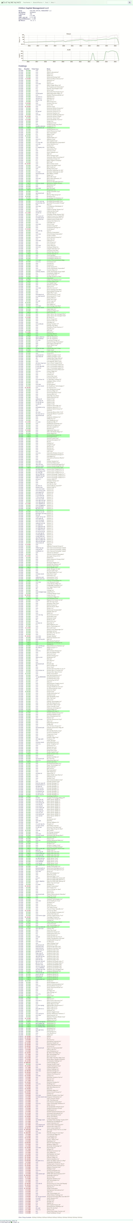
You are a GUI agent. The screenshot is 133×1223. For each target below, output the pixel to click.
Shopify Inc (50, 824)
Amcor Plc (50, 105)
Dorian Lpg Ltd (51, 301)
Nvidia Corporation (52, 673)
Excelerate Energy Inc (53, 340)
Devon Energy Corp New (54, 289)
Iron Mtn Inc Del (51, 484)
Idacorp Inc (50, 446)
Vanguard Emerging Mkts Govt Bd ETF (58, 1196)
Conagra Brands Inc (52, 253)
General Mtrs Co (51, 394)
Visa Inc (49, 994)
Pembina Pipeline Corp (53, 714)
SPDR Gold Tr (51, 850)
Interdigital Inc (51, 456)
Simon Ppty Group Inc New (54, 829)
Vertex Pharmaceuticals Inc (54, 987)
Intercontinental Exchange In (55, 454)
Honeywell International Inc (54, 1113)
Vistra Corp (50, 995)
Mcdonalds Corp (51, 616)
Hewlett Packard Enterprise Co (55, 1111)
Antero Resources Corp (53, 131)
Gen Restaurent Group (53, 389)
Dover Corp (50, 302)
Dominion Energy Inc (53, 1082)
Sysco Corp (50, 892)
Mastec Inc (50, 608)
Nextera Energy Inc (52, 655)
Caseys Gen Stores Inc (53, 221)
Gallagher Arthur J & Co (53, 381)
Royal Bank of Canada (53, 1172)
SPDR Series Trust (52, 858)
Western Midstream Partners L (55, 1013)
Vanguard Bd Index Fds (53, 946)
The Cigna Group (52, 907)
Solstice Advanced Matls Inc (55, 840)
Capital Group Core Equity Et (55, 216)
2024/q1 (80, 1217)
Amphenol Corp (51, 123)
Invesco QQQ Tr (51, 479)
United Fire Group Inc (53, 932)
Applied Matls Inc (52, 137)
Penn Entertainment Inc (53, 716)
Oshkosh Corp (51, 695)
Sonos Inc (50, 1182)
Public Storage (51, 740)
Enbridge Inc (50, 322)
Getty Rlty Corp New (53, 395)
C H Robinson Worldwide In (55, 206)
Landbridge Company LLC (54, 585)
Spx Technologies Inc (53, 873)
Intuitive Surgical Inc (52, 461)
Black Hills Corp (51, 177)
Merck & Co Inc (51, 621)
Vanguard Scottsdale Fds (54, 964)
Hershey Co (50, 428)
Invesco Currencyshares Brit (55, 467)
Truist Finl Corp (51, 923)
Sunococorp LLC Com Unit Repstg (57, 1183)
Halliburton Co (51, 418)
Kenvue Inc (50, 561)
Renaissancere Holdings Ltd (55, 1206)
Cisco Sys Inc (51, 239)
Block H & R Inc (51, 1056)
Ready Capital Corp (52, 752)
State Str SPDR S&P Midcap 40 (56, 881)
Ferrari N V (50, 353)
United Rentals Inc (52, 935)
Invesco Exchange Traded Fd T (56, 474)
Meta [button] (52, 2)
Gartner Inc (50, 382)
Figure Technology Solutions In (56, 1103)
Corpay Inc (50, 1075)
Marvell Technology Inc (53, 1142)
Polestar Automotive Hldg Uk (55, 727)
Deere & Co (50, 286)
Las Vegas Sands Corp (53, 587)
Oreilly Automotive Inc (53, 693)
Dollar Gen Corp (51, 299)
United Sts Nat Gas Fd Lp (54, 936)
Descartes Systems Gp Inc (54, 1077)
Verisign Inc (50, 1201)
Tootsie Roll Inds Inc (52, 914)
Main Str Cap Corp (52, 601)
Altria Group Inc (51, 101)
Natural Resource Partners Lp (55, 646)
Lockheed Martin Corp (53, 593)
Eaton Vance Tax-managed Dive (56, 314)
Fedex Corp (50, 350)
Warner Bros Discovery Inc (54, 1000)
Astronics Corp (51, 150)
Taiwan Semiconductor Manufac (56, 894)
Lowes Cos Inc (51, 595)
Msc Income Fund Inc (53, 641)
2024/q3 (69, 1217)
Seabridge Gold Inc (52, 796)
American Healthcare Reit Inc (55, 114)
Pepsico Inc (50, 717)
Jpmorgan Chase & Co (53, 556)
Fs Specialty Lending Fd (54, 379)
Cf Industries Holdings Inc (54, 1061)
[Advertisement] (51, 26)
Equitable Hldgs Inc (52, 1090)
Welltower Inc (51, 1010)
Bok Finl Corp (51, 188)
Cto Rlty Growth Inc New (54, 276)
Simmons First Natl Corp (54, 827)
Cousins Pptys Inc (52, 270)
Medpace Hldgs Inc (52, 1144)
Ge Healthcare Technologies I (55, 386)
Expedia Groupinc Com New (55, 1095)
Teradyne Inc (50, 902)
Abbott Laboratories (52, 72)
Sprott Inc (49, 871)
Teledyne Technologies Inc (54, 899)
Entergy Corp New (52, 325)
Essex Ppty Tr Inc (52, 335)
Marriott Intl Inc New (52, 606)
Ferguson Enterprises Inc (54, 1097)
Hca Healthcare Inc (52, 420)
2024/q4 (64, 1217)
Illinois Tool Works (52, 1116)
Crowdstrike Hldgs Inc (53, 273)
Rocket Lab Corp (52, 762)
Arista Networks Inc (52, 144)
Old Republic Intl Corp (53, 1154)
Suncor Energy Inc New (53, 889)
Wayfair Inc (50, 1203)
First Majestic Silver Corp (54, 361)
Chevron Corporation (53, 232)
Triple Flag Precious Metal (54, 922)
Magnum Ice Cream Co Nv (54, 600)
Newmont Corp (51, 654)
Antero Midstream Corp (53, 1044)
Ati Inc (48, 1038)
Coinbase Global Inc (52, 247)
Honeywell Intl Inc (52, 436)
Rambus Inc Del (51, 749)
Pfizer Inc (49, 721)
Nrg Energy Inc (51, 1147)
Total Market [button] (27, 2)
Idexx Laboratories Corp (54, 1115)
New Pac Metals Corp (53, 652)
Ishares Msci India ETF (53, 1126)
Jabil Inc (49, 544)
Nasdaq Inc (50, 644)
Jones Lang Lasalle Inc (53, 1128)
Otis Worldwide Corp (53, 696)
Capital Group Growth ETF (54, 219)
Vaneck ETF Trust (52, 945)
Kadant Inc (50, 557)
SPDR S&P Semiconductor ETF (56, 1173)
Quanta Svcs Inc (51, 747)
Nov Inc (49, 662)
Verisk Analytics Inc (52, 982)
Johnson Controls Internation (55, 554)
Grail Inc (49, 410)
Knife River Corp (51, 574)
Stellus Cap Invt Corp (53, 883)
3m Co (49, 70)
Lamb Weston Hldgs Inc (54, 583)
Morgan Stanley (51, 636)
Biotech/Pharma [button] (38, 2)
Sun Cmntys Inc (51, 887)
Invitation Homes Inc (53, 480)
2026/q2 (34, 1217)
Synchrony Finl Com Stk (54, 1185)
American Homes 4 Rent (54, 116)
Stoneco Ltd (50, 1209)
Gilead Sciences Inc (52, 397)
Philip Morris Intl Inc (52, 722)
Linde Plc (49, 588)
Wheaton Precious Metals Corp (56, 1017)
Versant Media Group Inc (54, 985)
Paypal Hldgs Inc (51, 709)
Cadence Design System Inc (55, 209)
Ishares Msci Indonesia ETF (55, 1124)
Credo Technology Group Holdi (56, 271)
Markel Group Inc (52, 605)
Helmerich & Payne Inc (53, 425)
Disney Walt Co (51, 297)
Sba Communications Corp (54, 780)
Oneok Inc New (51, 690)
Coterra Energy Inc (52, 1062)
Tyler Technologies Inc (53, 1193)
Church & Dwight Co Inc (54, 1072)
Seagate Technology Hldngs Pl (55, 798)
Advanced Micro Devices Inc (55, 78)
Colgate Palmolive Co (53, 248)
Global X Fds (50, 399)
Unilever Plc (50, 928)
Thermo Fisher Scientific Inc (55, 909)
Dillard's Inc (50, 1080)
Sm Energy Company (53, 832)
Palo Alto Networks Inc (53, 703)
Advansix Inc (50, 80)
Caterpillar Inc (51, 222)
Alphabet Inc (50, 96)
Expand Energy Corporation (55, 342)
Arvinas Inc (50, 145)
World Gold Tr (51, 1030)
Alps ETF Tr (50, 100)
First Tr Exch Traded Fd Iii (54, 363)
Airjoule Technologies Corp (54, 88)
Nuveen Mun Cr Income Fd (54, 670)
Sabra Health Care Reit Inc (54, 775)
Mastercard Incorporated (54, 610)
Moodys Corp (51, 634)
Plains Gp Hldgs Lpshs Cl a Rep (56, 1160)
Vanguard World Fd (52, 972)
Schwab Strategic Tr (52, 783)
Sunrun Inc (50, 891)
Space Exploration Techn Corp (55, 848)
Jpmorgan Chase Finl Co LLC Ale (56, 1129)
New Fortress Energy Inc (54, 650)
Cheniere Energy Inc (53, 1070)
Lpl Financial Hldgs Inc (53, 1134)
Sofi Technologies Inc (53, 1180)
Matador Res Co (51, 611)
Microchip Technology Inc (54, 1146)
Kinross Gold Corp (52, 570)
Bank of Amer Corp (52, 163)
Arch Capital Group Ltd (53, 1204)
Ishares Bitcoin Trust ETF (54, 485)
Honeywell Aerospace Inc (54, 435)
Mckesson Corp (51, 618)
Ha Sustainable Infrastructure (55, 1106)
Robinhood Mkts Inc (52, 760)
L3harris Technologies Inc (54, 580)
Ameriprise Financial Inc (54, 1041)
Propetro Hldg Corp (52, 737)
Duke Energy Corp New (53, 306)
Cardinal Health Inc (52, 1067)
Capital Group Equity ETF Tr (55, 217)
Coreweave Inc (51, 261)
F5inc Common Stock (53, 1098)
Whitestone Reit (51, 1018)
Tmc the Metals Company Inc (55, 912)
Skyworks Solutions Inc (53, 1178)
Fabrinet (49, 346)
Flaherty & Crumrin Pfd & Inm (55, 369)
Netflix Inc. (50, 649)
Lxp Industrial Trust (52, 598)
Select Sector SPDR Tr (53, 799)
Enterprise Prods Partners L (55, 327)
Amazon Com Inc (52, 103)
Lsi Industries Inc (52, 1136)
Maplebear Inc (51, 1141)
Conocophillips (51, 255)
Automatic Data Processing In (55, 157)
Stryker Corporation (52, 886)
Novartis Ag (50, 664)
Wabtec (49, 997)
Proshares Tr (50, 739)
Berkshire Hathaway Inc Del (55, 170)
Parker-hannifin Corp (53, 706)
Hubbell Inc (50, 443)
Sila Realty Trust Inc (52, 825)
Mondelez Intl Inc (52, 631)
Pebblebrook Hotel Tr (53, 711)
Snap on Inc (50, 838)
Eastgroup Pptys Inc (52, 311)
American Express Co (53, 113)
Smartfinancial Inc (52, 833)
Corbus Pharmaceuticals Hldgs (56, 260)
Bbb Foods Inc (51, 167)
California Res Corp (52, 211)
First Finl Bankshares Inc (54, 360)
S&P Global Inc (51, 771)
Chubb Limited (51, 235)
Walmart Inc (50, 999)
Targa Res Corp (51, 896)
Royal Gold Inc (51, 766)
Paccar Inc (50, 699)
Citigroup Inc (50, 240)
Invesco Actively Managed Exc (55, 464)
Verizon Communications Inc (55, 984)
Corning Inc (50, 263)
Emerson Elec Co (52, 320)
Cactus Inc (50, 208)
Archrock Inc (50, 1046)
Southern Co (50, 843)
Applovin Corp (51, 139)
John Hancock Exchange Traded (56, 547)
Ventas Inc (50, 981)
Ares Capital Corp (52, 141)
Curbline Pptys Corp (52, 281)
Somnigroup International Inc (55, 1190)
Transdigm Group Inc (53, 917)
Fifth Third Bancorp (52, 1100)
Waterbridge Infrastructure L (55, 1005)
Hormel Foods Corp (52, 438)
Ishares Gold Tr (51, 487)
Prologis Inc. (50, 735)
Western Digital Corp (53, 1012)
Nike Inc (49, 659)
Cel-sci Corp (50, 224)
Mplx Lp (49, 639)
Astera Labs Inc (51, 1049)
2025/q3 (49, 1217)
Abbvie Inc (50, 74)
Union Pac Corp (51, 930)
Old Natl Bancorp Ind (53, 685)
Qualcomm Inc (51, 745)
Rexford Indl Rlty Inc (52, 757)
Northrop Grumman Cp (53, 1151)
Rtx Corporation (51, 770)
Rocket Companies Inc (53, 1170)
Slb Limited (50, 830)
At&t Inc (49, 154)
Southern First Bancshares (54, 847)
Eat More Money (12, 2)
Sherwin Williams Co (53, 822)
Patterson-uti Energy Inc (54, 708)
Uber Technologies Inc (53, 925)
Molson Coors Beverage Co (55, 629)
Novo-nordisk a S (52, 665)
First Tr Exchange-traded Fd (55, 364)
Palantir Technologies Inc (54, 701)
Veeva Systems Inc (52, 1198)
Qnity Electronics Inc (53, 742)
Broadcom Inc (51, 196)
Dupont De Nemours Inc (54, 307)
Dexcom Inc (50, 1079)
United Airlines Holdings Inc (54, 1195)
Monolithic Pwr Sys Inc (53, 632)
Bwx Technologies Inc (53, 1054)
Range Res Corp (51, 750)
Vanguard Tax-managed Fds (55, 969)
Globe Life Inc (51, 1105)
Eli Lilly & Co (50, 317)
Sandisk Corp (51, 778)
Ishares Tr (50, 494)
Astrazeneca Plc (51, 149)
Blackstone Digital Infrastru (54, 183)
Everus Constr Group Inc (54, 1092)
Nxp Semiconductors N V (54, 675)
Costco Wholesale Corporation (55, 268)
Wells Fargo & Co (52, 1007)
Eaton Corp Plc (51, 312)
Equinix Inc (50, 332)
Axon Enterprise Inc (52, 1051)
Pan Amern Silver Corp (53, 704)
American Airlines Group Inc (55, 108)
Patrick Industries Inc (53, 1159)
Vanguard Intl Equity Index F (55, 961)
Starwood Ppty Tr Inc (53, 876)
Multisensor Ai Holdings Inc (54, 642)
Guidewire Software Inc (53, 417)
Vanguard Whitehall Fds (54, 971)
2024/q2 (75, 1217)
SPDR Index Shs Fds (53, 851)
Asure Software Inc (52, 152)
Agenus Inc (50, 83)
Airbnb (49, 1036)
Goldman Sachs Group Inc (54, 409)
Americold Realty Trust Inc (54, 119)
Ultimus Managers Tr (53, 927)
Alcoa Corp (50, 90)
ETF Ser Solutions (52, 337)
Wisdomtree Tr (51, 1021)
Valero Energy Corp (52, 943)
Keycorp (49, 1131)
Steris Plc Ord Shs (52, 1208)
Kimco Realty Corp (52, 567)
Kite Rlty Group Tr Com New (55, 1133)
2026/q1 (39, 1217)
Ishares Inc (50, 489)
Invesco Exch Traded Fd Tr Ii (55, 469)
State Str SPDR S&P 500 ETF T (56, 879)
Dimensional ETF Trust (53, 294)
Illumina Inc (50, 448)
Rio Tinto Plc (50, 758)
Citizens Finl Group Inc (53, 1074)
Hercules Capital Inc (52, 427)
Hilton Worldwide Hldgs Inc (54, 431)
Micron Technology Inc (53, 626)
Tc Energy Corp (51, 897)
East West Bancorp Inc (53, 1087)
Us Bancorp (50, 941)
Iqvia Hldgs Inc (51, 482)
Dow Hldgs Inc (51, 304)
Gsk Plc (49, 415)
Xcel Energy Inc (51, 1031)
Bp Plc (48, 193)
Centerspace (50, 229)
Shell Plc (49, 820)
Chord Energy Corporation (54, 234)
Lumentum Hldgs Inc (53, 597)
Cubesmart (50, 278)
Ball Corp (49, 162)
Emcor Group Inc (52, 319)
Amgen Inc (50, 121)
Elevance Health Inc (52, 1043)
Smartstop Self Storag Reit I (55, 835)
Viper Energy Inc (51, 992)
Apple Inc (49, 136)
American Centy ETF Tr (53, 111)
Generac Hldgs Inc (52, 391)
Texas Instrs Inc (51, 905)
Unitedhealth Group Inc (53, 940)
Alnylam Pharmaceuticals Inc (55, 95)
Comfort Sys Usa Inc (53, 252)
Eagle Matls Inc (51, 309)
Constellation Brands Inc (54, 258)
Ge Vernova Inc (51, 387)
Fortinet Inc (50, 374)
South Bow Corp (51, 842)
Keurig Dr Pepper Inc (53, 562)
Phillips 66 (50, 724)
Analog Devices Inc (52, 129)
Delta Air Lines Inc (52, 288)
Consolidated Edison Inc (54, 257)
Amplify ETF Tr (51, 126)
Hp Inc (49, 441)
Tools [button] (46, 2)
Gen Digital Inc (51, 1152)
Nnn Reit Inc (50, 660)
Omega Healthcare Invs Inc (55, 686)
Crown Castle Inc (52, 275)
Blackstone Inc (51, 185)
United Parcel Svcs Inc (53, 933)
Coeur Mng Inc (51, 245)
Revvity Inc (50, 755)
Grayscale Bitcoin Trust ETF (55, 413)
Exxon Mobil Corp (52, 345)
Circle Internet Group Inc (54, 237)
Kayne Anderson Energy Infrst (55, 559)
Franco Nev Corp (52, 376)
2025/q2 (54, 1217)
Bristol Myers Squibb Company (56, 1059)
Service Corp (50, 1177)
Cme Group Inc (51, 242)
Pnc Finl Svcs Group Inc (54, 726)
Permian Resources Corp (54, 719)
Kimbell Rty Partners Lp (53, 564)
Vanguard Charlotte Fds (54, 948)
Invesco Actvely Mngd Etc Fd (55, 466)
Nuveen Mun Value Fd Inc (54, 672)
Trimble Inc (50, 920)
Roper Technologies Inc (53, 765)
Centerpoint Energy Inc (53, 227)
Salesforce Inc (51, 776)
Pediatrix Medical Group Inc (55, 713)
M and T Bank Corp (52, 1139)
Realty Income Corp (52, 753)
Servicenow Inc (51, 819)
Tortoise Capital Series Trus (55, 915)
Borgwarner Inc (51, 190)
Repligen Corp (51, 1169)
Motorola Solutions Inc (53, 637)
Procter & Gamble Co (53, 732)
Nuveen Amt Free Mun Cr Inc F (56, 668)
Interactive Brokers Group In (55, 453)
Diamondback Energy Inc (54, 291)
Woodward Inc (51, 1028)
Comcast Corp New (52, 250)
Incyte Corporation (52, 1118)
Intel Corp (49, 451)
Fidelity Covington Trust (53, 355)
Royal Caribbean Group (53, 1213)
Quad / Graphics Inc (52, 744)
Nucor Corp (50, 667)
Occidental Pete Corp (53, 677)
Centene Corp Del (52, 226)
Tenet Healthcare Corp (53, 900)
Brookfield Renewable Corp (55, 201)
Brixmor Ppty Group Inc (53, 194)
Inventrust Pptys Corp (53, 463)
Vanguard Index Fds (52, 950)
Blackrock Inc (50, 180)
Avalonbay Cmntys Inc (53, 159)
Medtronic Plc (51, 619)
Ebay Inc (49, 1088)
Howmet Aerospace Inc (53, 440)
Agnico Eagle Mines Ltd (53, 85)
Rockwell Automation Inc (54, 763)
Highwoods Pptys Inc (53, 430)
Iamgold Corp (51, 445)
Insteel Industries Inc (53, 1123)
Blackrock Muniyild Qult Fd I (55, 181)
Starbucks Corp (51, 874)
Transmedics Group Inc (53, 918)
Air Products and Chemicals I (55, 87)
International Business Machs (55, 458)
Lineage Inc (50, 590)
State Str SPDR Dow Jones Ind (56, 878)
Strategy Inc (50, 884)
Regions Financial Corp (53, 1167)
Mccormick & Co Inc (52, 614)
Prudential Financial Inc (53, 1162)
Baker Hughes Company (54, 160)
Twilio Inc (49, 1191)
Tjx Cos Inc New (51, 910)
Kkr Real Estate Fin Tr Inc (54, 572)
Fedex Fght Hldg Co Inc (54, 351)
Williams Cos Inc (51, 1020)
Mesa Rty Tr (50, 623)
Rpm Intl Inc (50, 768)
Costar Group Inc (52, 266)
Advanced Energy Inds (53, 77)
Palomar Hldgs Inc (52, 1157)
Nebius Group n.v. (52, 647)
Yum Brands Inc (51, 1033)
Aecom (49, 82)
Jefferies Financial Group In (55, 546)
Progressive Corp (52, 734)
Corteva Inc (50, 265)
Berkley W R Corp (52, 168)
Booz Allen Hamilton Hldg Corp (55, 1057)
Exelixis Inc (50, 1093)
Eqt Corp (49, 330)
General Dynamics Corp (54, 392)
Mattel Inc (49, 613)
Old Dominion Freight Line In (55, 683)
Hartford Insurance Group (54, 1108)
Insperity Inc (50, 449)
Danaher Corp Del (52, 284)
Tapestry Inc (50, 1186)
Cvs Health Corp (51, 283)
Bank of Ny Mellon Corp (53, 165)
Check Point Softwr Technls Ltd (56, 1211)
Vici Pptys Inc (50, 990)
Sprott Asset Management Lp (55, 868)
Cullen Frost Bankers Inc (54, 279)
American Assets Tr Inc (53, 109)
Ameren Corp (51, 106)
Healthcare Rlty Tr (52, 422)
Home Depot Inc (51, 433)
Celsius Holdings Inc (52, 1069)
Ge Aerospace (51, 384)
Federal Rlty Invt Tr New (54, 348)
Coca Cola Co (51, 244)
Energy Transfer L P (52, 324)
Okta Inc (49, 682)
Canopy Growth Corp (53, 1064)
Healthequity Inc (51, 1110)
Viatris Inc (49, 989)
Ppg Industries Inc (52, 1155)
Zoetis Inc (49, 1035)
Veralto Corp (50, 1200)
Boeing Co (50, 186)
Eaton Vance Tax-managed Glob (56, 315)
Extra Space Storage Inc (54, 343)
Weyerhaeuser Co (52, 1015)
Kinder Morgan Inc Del (53, 569)
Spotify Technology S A (53, 866)
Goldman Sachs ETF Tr (53, 407)
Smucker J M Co (51, 837)
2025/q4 (44, 1217)
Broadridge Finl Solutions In (55, 198)
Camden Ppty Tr (51, 212)
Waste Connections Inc (53, 1002)
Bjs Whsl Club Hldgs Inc (53, 1052)
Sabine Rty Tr (51, 773)
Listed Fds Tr (50, 592)
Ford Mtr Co (50, 373)
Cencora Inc (50, 1039)
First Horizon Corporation (54, 1102)
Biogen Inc (50, 175)
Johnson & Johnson (52, 552)
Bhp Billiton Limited (52, 173)
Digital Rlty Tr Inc (52, 293)
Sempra (49, 817)
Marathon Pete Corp (53, 603)
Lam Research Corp (52, 582)
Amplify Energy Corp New (54, 124)
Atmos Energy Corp (52, 155)
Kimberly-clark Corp (52, 565)
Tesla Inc (49, 904)
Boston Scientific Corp (53, 191)
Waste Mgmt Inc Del (52, 1003)
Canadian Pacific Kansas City (55, 214)
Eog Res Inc (50, 328)
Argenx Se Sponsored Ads (54, 1048)
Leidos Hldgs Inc (51, 1137)
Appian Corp (50, 134)
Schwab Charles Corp (53, 781)
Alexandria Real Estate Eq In (55, 92)
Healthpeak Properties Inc (54, 423)
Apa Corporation (51, 132)
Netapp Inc (50, 1149)
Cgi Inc (49, 230)
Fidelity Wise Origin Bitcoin (54, 358)
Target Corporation (52, 1188)
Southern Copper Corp (53, 845)
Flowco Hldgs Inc (52, 371)
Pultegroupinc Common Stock (55, 1164)
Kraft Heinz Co (51, 575)
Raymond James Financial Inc (55, 1165)
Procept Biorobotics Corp (54, 731)
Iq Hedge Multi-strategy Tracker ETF (57, 1119)
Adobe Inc (50, 75)
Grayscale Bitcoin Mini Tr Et (55, 412)
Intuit (48, 459)
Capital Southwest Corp (53, 1066)
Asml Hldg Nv (51, 147)
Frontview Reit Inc (52, 378)
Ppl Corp (49, 729)
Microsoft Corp (51, 628)
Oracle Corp (50, 691)
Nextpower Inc (51, 657)
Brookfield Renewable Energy (55, 203)
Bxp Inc (49, 204)
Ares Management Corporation (56, 142)
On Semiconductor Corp (54, 688)
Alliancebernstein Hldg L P (54, 93)
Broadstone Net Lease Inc (54, 199)
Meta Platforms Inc (52, 624)
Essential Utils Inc (52, 333)
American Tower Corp (53, 118)
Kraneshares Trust (52, 577)
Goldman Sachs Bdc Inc (54, 405)
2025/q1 (59, 1217)
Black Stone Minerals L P (54, 178)
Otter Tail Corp (51, 698)
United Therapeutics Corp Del (55, 938)
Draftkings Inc (51, 1084)
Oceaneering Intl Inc (52, 680)
